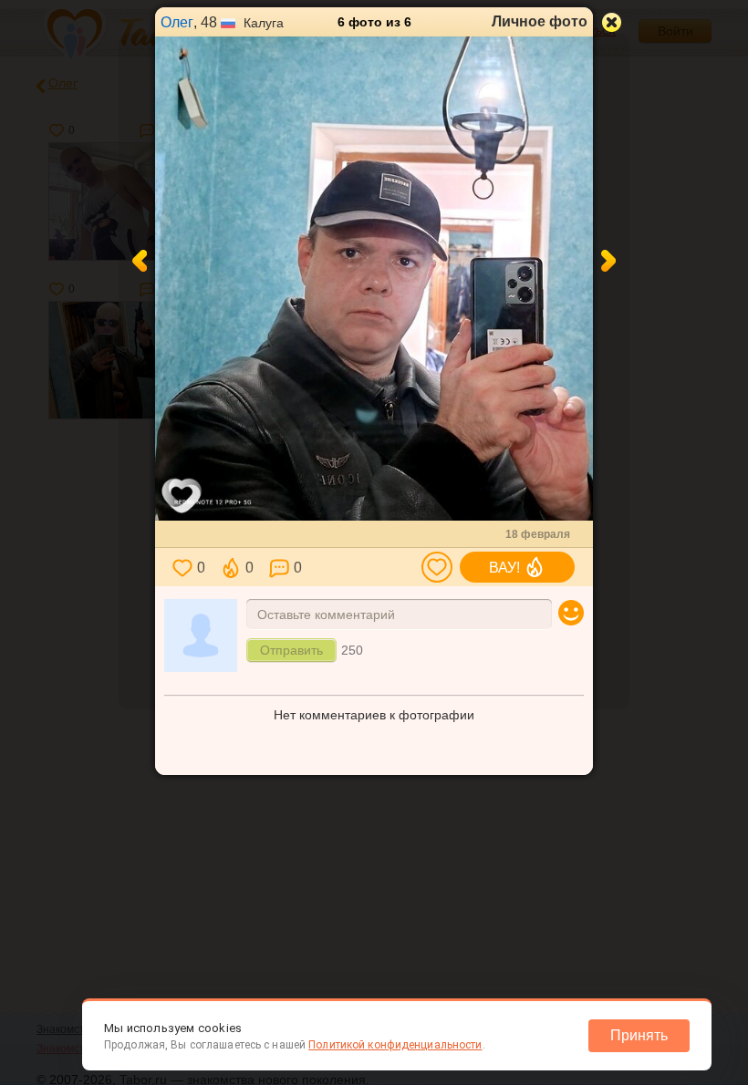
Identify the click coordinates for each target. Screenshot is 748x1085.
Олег (177, 22)
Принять (639, 1035)
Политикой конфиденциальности (395, 1044)
